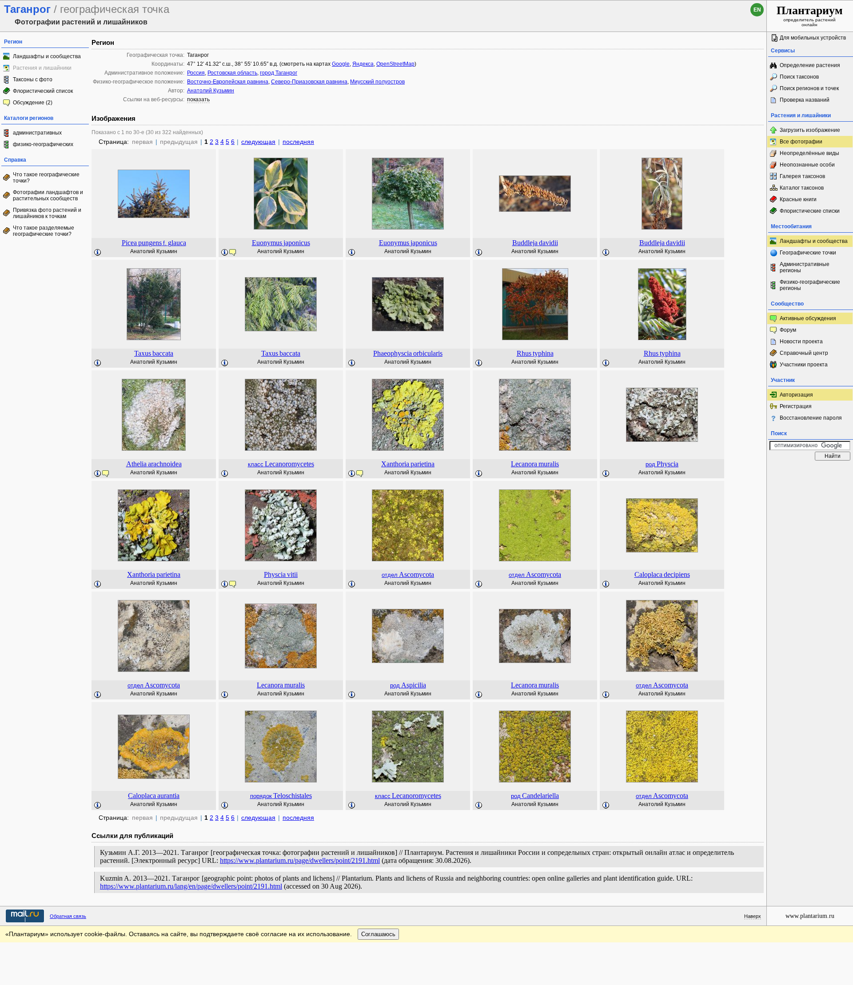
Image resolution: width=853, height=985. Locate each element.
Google (341, 64)
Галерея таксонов (802, 176)
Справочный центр (804, 353)
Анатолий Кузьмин (210, 90)
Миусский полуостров (377, 82)
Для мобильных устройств (813, 38)
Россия (196, 73)
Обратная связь (68, 916)
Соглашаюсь (378, 934)
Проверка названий (804, 100)
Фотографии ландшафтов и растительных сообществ (48, 195)
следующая (258, 141)
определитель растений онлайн (810, 15)
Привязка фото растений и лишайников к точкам (47, 213)
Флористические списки (810, 211)
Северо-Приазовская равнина (309, 82)
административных (37, 133)
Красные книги (798, 199)
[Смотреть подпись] (97, 252)
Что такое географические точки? (46, 177)
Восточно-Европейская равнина (227, 82)
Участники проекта (804, 364)
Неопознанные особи (807, 165)
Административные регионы (804, 267)
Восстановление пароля (811, 418)
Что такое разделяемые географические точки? (43, 231)
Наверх (752, 916)
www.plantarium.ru (809, 916)
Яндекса (363, 64)
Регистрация (796, 406)
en (757, 10)
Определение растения (810, 65)
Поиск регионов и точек (809, 88)
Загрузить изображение (810, 130)
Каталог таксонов (802, 188)
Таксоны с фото (32, 79)
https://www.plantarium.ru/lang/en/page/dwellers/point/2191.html (191, 886)
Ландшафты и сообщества (47, 56)
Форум (788, 330)
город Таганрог (278, 73)
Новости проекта (801, 341)
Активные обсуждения (808, 318)
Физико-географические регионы (810, 285)
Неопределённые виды (809, 153)
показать (198, 99)
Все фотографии (801, 142)
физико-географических (43, 144)
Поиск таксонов (799, 77)
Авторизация (796, 395)
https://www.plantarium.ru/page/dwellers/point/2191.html (300, 860)
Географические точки (808, 253)
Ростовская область (232, 73)
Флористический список (43, 91)
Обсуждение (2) (32, 102)
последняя (298, 141)
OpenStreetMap (395, 64)
